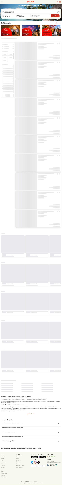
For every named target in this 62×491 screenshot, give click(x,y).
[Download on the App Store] (34, 311)
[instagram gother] (35, 316)
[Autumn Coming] (31, 30)
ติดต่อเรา (17, 312)
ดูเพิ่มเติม (29, 252)
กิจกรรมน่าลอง (3, 316)
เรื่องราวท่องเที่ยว (4, 328)
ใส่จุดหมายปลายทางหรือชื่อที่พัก (9, 11)
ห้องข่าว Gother (18, 314)
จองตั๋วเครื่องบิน (3, 311)
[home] (30, 2)
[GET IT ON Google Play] (42, 311)
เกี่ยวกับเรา (18, 311)
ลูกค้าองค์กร (3, 321)
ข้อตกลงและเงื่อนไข (19, 321)
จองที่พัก (2, 312)
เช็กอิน (6, 15)
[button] (31, 11)
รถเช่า (2, 318)
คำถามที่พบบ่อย (18, 316)
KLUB (2, 314)
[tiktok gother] (38, 316)
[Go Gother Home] (30, 2)
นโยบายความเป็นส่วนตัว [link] (37, 489)
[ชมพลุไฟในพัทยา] (10, 30)
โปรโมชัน (2, 326)
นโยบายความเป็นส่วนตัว (20, 320)
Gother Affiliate (4, 331)
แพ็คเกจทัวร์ (3, 320)
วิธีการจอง (18, 318)
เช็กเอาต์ (20, 15)
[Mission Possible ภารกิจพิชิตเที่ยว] (51, 30)
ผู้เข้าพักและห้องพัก (37, 15)
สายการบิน (3, 329)
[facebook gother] (32, 316)
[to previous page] (2, 2)
